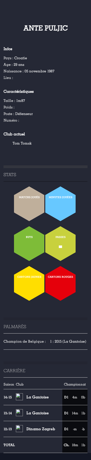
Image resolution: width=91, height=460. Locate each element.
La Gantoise (37, 397)
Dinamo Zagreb (40, 429)
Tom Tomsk (22, 143)
